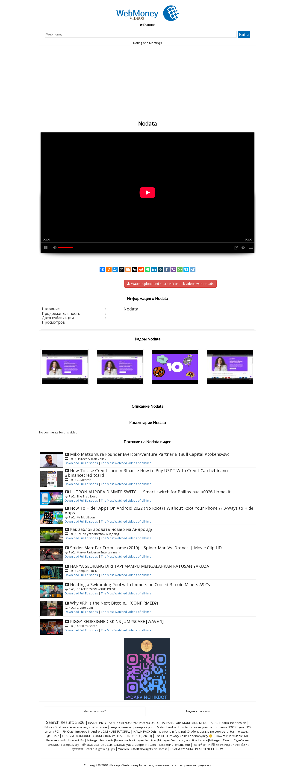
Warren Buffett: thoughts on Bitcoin (142, 749)
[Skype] (186, 269)
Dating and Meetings (147, 43)
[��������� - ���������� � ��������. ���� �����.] (147, 667)
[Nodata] (147, 11)
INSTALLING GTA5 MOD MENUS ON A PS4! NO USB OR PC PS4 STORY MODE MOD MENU (147, 723)
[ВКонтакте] (102, 269)
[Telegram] (192, 269)
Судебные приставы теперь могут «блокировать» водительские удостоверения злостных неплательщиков (147, 742)
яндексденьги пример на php (131, 727)
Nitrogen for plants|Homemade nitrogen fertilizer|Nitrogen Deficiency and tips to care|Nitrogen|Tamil (158, 740)
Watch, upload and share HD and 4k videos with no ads (172, 283)
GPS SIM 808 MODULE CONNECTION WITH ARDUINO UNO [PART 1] (107, 736)
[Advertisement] (147, 85)
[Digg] (134, 269)
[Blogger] (128, 269)
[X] (121, 269)
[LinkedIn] (154, 269)
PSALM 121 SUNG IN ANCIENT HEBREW (197, 749)
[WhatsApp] (180, 269)
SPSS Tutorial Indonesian (228, 723)
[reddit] (141, 269)
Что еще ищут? (95, 711)
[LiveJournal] (160, 269)
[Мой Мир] (115, 269)
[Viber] (173, 269)
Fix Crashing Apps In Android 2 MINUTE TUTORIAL (96, 731)
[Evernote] (147, 269)
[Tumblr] (167, 269)
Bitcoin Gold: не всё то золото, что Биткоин (75, 727)
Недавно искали (198, 711)
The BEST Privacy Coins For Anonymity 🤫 (183, 736)
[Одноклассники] (109, 269)
